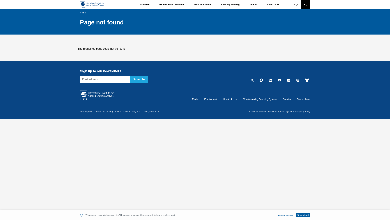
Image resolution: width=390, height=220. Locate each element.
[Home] (92, 4)
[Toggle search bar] (305, 4)
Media (195, 99)
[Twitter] (252, 80)
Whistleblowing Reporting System (260, 99)
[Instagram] (298, 80)
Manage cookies (285, 215)
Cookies (287, 99)
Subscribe (139, 79)
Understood (303, 215)
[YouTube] (280, 80)
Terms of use (303, 99)
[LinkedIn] (270, 80)
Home (83, 12)
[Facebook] (261, 80)
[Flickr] (289, 80)
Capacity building (230, 4)
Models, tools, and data (171, 4)
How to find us (230, 99)
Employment (210, 99)
